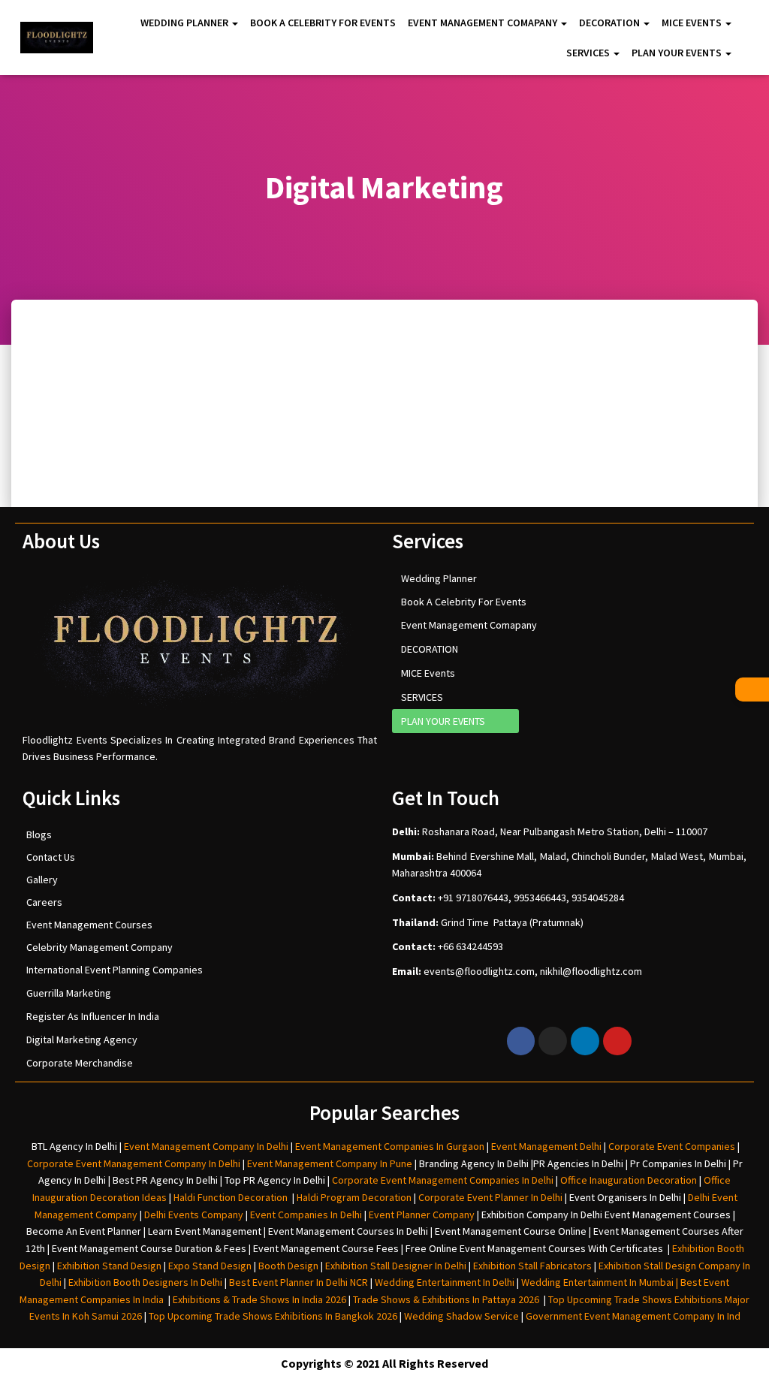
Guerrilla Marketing (68, 993)
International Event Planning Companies (114, 969)
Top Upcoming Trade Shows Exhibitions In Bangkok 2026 (271, 1316)
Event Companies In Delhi (306, 1214)
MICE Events (693, 22)
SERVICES (589, 52)
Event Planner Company (422, 1214)
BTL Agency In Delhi (74, 1146)
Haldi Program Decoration (354, 1197)
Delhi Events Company (193, 1214)
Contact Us (50, 857)
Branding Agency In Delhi (474, 1163)
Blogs (39, 834)
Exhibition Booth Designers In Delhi (145, 1282)
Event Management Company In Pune (329, 1163)
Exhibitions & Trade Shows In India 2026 (260, 1299)
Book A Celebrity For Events (323, 22)
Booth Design (288, 1265)
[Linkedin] (585, 1041)
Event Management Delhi (546, 1146)
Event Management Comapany (483, 22)
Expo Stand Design (210, 1265)
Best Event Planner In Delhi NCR (297, 1282)
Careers (44, 902)
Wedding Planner (185, 22)
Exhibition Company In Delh (540, 1214)
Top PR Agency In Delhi (275, 1180)
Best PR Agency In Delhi (165, 1180)
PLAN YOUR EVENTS (678, 52)
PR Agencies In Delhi (578, 1163)
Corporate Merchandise (79, 1063)
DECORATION (610, 22)
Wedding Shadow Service (461, 1316)
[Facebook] (521, 1041)
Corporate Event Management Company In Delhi (133, 1163)
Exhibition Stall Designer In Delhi (395, 1265)
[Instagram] (552, 1041)
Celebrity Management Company (99, 947)
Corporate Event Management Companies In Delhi (442, 1180)
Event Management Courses (89, 924)
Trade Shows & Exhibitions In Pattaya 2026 (448, 1299)
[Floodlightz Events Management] (57, 37)
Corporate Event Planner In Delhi (490, 1197)
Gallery (42, 879)
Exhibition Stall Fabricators (532, 1265)
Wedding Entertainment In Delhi (444, 1282)
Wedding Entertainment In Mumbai (598, 1282)
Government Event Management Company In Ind (633, 1316)
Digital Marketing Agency (81, 1039)
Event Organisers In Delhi (625, 1197)
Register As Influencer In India (92, 1016)
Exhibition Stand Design (109, 1265)
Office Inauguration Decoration (628, 1180)
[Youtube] (617, 1041)
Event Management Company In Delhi (206, 1146)
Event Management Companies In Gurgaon (389, 1146)
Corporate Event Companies (671, 1146)
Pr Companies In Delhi (678, 1163)
